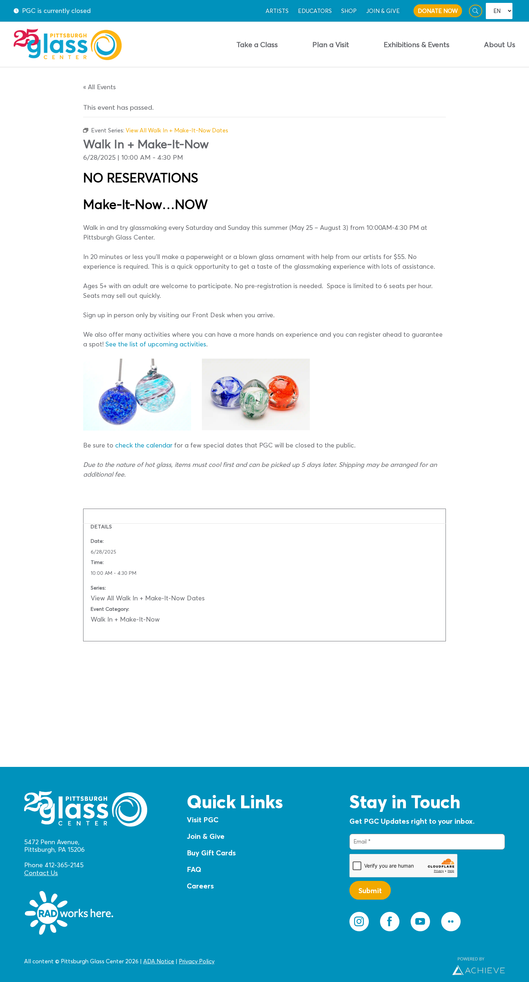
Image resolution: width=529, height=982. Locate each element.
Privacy (188, 961)
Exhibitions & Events (416, 44)
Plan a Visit (330, 44)
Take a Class (257, 44)
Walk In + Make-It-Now (125, 619)
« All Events (99, 87)
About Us (499, 44)
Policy (206, 961)
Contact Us (41, 873)
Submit (370, 890)
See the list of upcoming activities (155, 344)
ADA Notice (158, 961)
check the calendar (143, 445)
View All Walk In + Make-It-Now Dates (148, 598)
